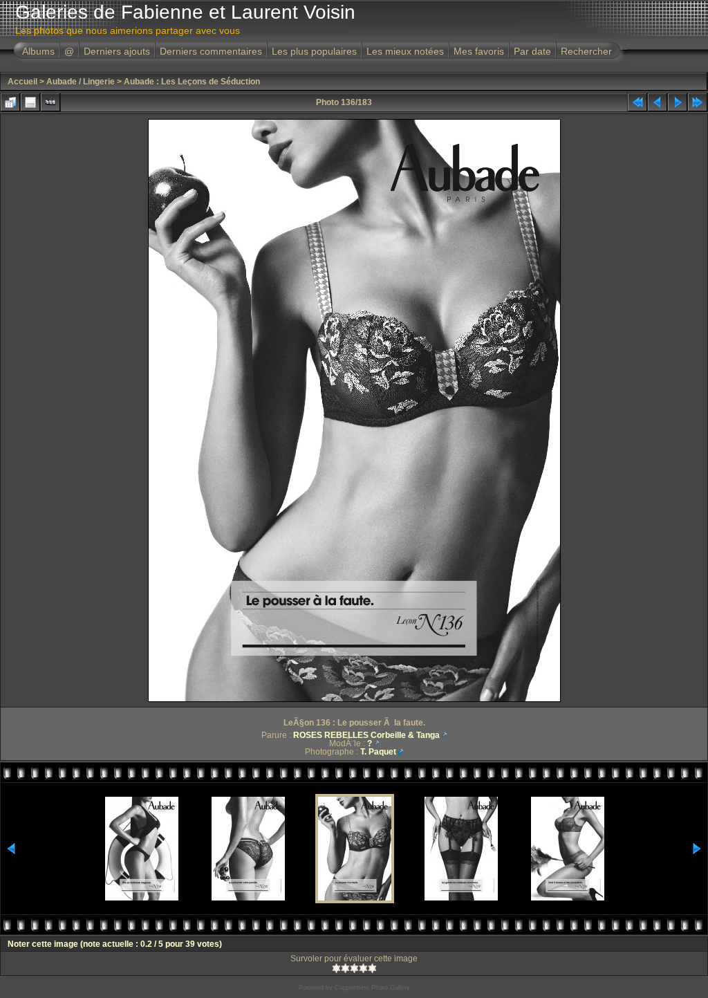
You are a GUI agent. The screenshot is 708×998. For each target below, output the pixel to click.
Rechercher (586, 51)
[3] (354, 968)
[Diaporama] (50, 102)
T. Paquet (378, 752)
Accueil (22, 81)
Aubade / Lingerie (80, 81)
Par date (532, 51)
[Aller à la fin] (697, 102)
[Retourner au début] (637, 102)
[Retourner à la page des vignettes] (10, 102)
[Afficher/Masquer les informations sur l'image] (30, 102)
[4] (363, 968)
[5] (372, 968)
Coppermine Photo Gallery (372, 987)
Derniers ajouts (117, 51)
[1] (336, 968)
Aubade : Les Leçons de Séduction (192, 81)
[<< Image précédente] (657, 102)
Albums (38, 51)
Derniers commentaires (211, 51)
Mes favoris (479, 51)
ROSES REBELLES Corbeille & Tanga (366, 735)
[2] (345, 968)
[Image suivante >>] (677, 102)
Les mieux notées (405, 51)
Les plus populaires (314, 51)
